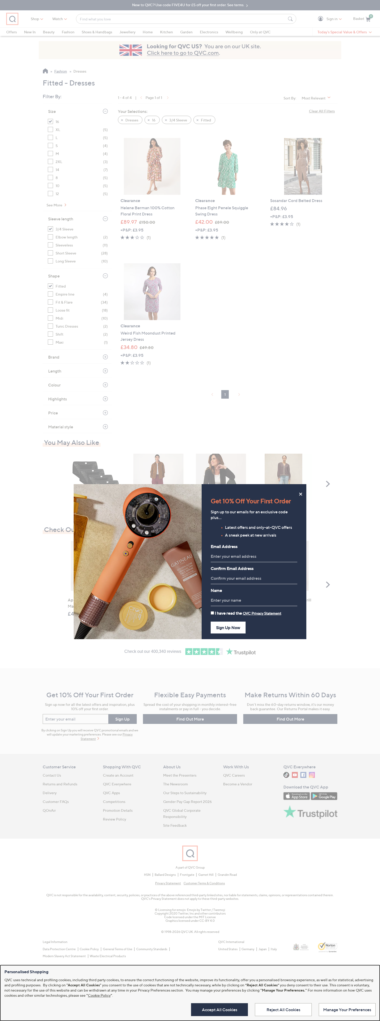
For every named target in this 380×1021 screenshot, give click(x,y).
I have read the (248, 613)
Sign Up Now (228, 627)
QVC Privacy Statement (262, 613)
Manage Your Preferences (347, 1009)
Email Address (224, 546)
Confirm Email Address (232, 568)
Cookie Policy (99, 995)
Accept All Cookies (219, 1009)
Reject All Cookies (283, 1009)
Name (216, 590)
